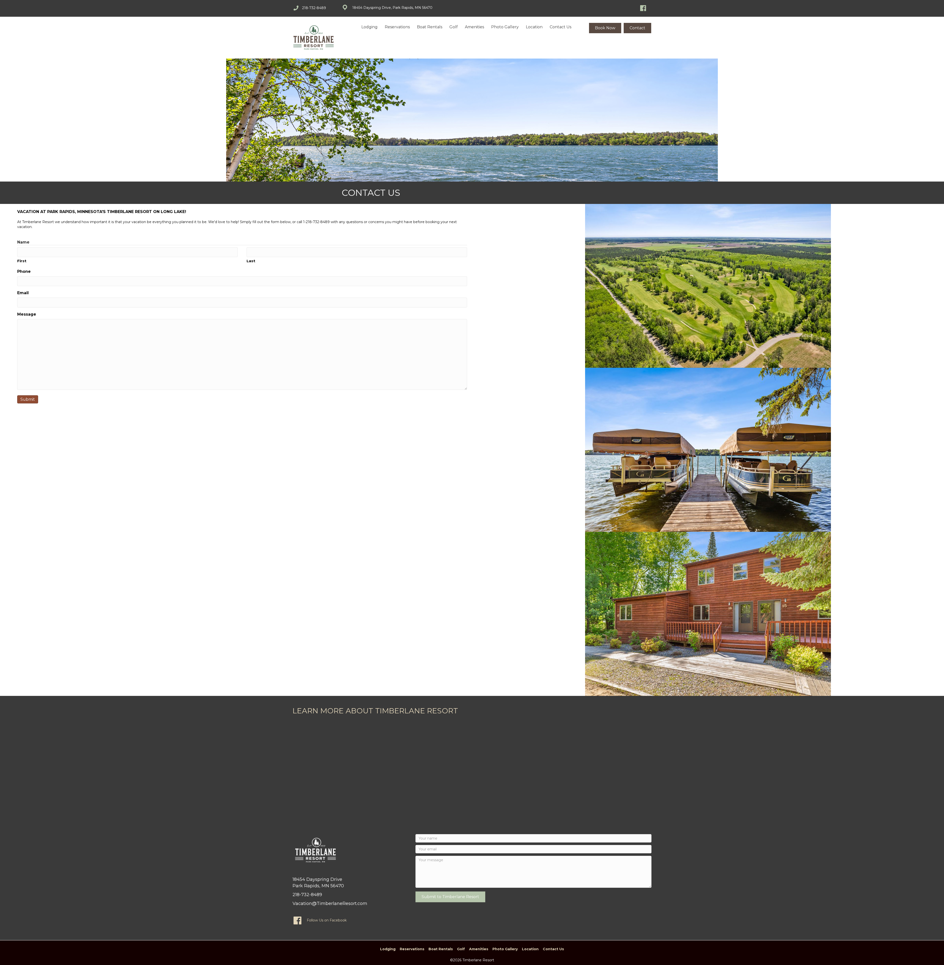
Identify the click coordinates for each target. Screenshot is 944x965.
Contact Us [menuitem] (560, 27)
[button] (450, 896)
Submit (27, 399)
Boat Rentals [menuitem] (429, 27)
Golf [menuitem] (453, 27)
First (21, 261)
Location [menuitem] (534, 27)
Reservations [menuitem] (397, 27)
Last (251, 261)
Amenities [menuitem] (474, 27)
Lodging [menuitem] (369, 27)
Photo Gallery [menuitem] (505, 27)
